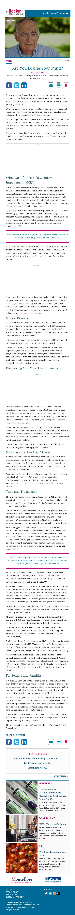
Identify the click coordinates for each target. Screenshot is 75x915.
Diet (41, 846)
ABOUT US (9, 890)
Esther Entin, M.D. (37, 73)
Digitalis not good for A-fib (37, 763)
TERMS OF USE (11, 894)
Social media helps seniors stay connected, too (37, 758)
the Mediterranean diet (25, 661)
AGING (9, 61)
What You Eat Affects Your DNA (52, 860)
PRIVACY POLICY (12, 892)
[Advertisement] (37, 4)
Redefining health (37, 768)
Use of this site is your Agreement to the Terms (23, 905)
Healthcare (45, 783)
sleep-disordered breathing (31, 313)
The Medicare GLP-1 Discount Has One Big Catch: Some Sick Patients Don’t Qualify (53, 800)
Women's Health (47, 818)
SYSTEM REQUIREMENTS (15, 897)
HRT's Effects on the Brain (52, 831)
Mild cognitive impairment (17, 246)
